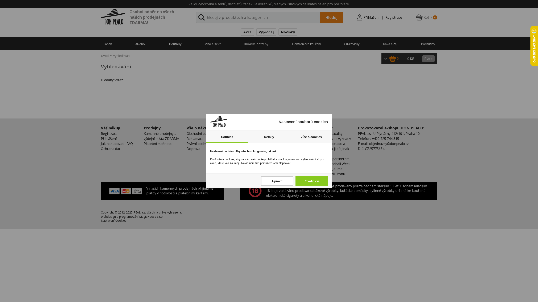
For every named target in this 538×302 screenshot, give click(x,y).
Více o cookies (311, 137)
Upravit (277, 181)
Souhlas (227, 137)
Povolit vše (312, 181)
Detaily (269, 137)
